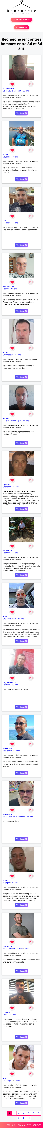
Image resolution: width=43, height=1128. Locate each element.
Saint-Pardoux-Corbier (13, 948)
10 (29, 1118)
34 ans (15, 553)
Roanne (6, 289)
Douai (5, 1014)
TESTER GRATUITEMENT (21, 20)
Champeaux (8, 355)
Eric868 (6, 1012)
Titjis (5, 616)
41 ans (15, 223)
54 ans (30, 816)
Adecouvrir (7, 748)
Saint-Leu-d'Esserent (12, 91)
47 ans (18, 355)
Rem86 (6, 418)
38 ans (26, 91)
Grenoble (7, 487)
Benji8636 (7, 550)
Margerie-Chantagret (12, 421)
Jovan (5, 880)
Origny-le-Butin (9, 619)
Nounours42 (8, 286)
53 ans (17, 1080)
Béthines (6, 553)
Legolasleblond (9, 682)
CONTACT (36, 1125)
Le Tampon (7, 1080)
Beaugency (7, 751)
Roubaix (6, 685)
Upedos (6, 484)
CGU (14, 1125)
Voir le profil (21, 113)
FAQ (8, 1125)
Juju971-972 (8, 88)
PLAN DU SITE (24, 1125)
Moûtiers (6, 223)
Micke (5, 352)
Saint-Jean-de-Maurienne (14, 816)
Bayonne (6, 157)
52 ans (14, 289)
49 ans (15, 157)
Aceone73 (7, 814)
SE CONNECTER (21, 27)
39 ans (15, 685)
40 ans (26, 421)
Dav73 (5, 220)
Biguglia (6, 882)
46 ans (21, 619)
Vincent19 (7, 946)
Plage (5, 154)
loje (4, 1078)
